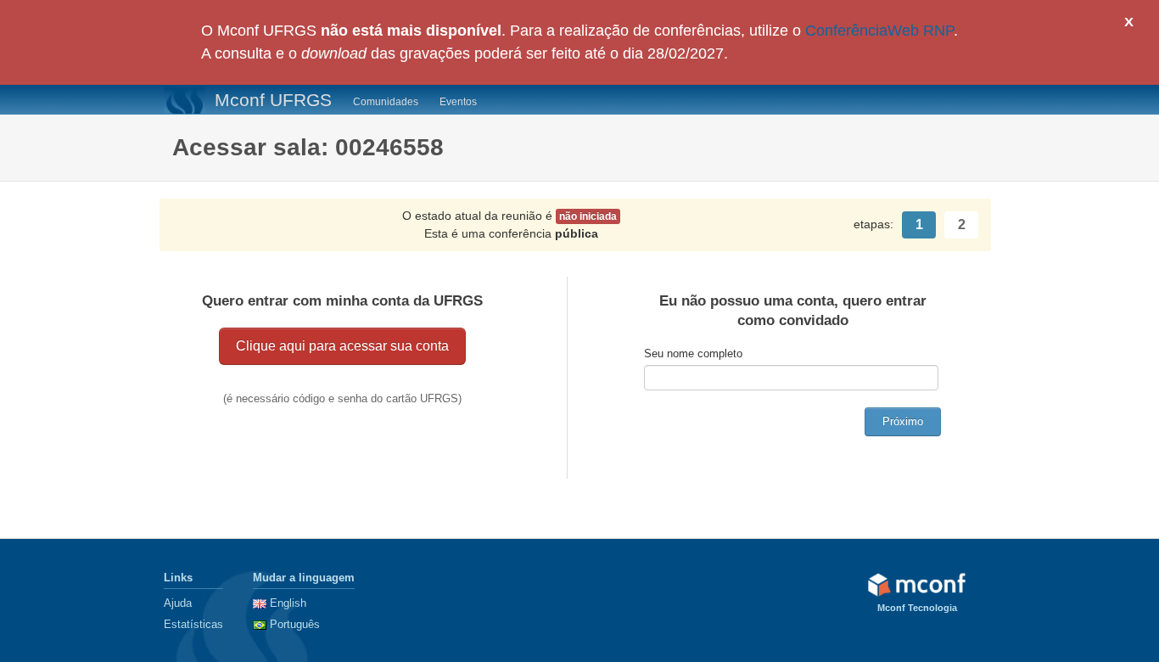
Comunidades (385, 102)
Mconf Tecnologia (917, 608)
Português (295, 624)
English (288, 603)
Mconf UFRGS (273, 99)
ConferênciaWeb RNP (879, 30)
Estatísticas (193, 624)
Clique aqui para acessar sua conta (342, 346)
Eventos (458, 102)
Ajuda (178, 603)
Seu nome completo (693, 353)
